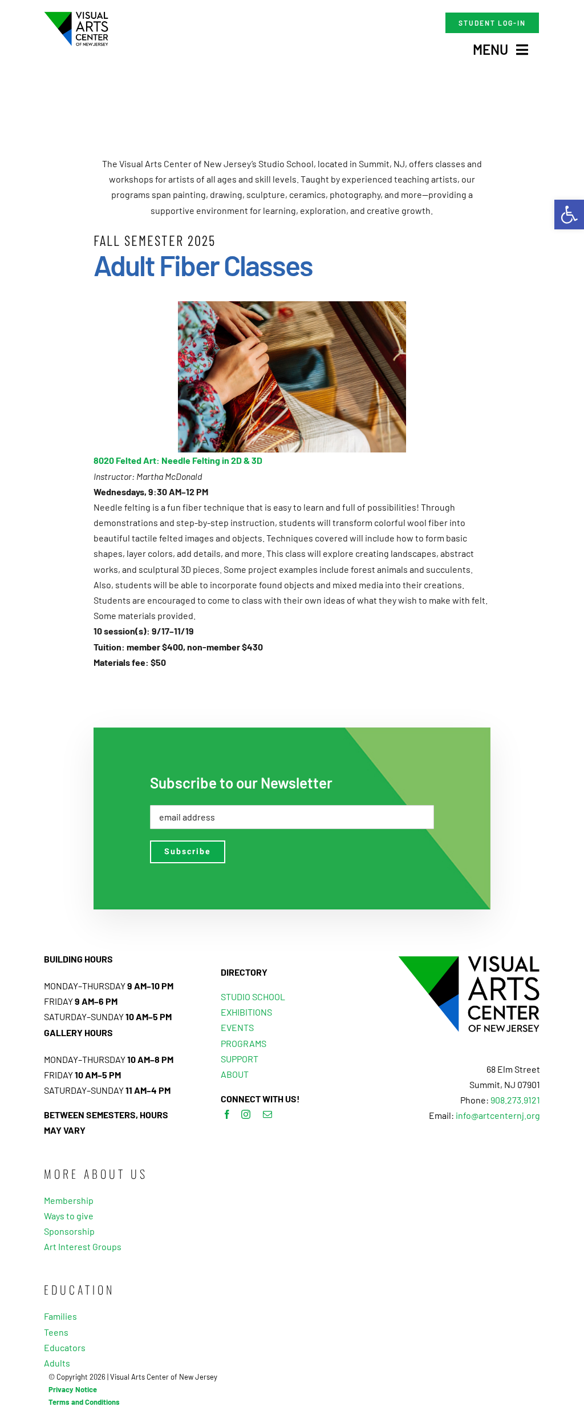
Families (60, 1316)
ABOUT (235, 1074)
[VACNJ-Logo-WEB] (76, 15)
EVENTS (237, 1027)
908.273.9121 (515, 1099)
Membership (69, 1200)
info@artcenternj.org (498, 1115)
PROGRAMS (243, 1043)
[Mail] (267, 1114)
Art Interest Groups (82, 1246)
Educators (65, 1347)
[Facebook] (227, 1114)
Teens (56, 1332)
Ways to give (69, 1215)
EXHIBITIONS (246, 1011)
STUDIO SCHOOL (253, 996)
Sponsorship (69, 1231)
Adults (57, 1362)
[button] (569, 214)
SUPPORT (239, 1058)
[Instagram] (246, 1114)
